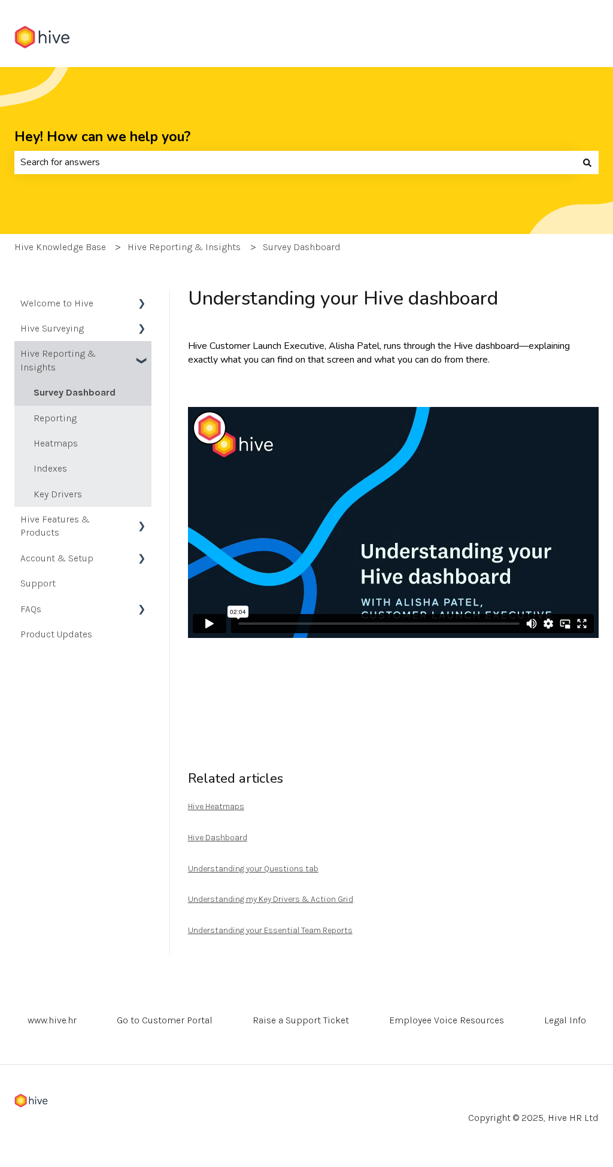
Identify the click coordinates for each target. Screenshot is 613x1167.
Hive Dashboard (217, 837)
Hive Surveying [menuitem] (52, 328)
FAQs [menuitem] (30, 609)
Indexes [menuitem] (50, 468)
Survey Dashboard (302, 247)
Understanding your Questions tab (253, 869)
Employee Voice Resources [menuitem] (446, 1020)
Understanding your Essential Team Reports (270, 930)
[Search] (587, 162)
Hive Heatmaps (216, 806)
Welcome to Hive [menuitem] (56, 303)
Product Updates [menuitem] (56, 634)
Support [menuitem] (38, 583)
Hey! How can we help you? (102, 136)
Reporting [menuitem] (55, 418)
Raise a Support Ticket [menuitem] (301, 1020)
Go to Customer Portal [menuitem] (165, 1020)
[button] (141, 304)
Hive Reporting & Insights (184, 247)
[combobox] (295, 162)
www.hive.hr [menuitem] (52, 1020)
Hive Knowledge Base (60, 247)
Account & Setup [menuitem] (56, 558)
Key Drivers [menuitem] (58, 494)
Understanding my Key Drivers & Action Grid (270, 899)
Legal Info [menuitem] (565, 1020)
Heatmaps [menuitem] (56, 443)
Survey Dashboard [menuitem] (75, 392)
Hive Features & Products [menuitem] (55, 525)
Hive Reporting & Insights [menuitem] (58, 360)
